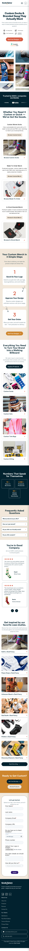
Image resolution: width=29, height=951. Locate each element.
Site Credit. (17, 943)
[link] (7, 3)
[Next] (16, 610)
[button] (25, 3)
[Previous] (12, 610)
